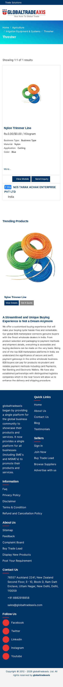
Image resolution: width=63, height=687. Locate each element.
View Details (11, 303)
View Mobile (22, 179)
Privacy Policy (11, 495)
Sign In (38, 445)
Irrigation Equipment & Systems (23, 31)
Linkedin (16, 639)
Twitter (15, 631)
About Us (40, 410)
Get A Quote (26, 303)
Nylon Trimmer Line (17, 128)
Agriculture (18, 27)
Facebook (17, 622)
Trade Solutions (13, 2)
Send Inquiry (41, 179)
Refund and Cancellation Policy (22, 513)
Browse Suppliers (45, 464)
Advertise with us (45, 470)
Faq (5, 489)
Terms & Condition (14, 507)
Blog (37, 423)
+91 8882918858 (18, 597)
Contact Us (41, 417)
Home (6, 27)
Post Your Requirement (17, 560)
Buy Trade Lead (44, 458)
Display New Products (17, 554)
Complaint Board (13, 542)
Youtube (16, 656)
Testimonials (42, 429)
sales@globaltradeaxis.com (25, 605)
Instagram (17, 647)
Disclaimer (9, 501)
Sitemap (8, 530)
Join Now (40, 452)
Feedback (9, 536)
